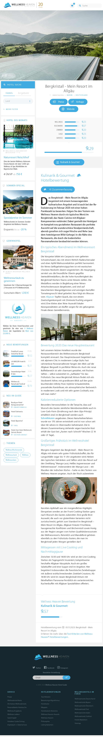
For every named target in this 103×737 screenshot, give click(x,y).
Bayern (70, 95)
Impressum (11, 725)
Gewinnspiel (11, 718)
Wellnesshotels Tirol (82, 709)
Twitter (38, 668)
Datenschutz (22, 725)
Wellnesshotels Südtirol (83, 716)
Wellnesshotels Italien (82, 713)
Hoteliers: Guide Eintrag (15, 721)
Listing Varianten (47, 725)
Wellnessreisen (11, 460)
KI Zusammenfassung (60, 189)
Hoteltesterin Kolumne (49, 711)
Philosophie (45, 721)
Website (71, 109)
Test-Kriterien (45, 697)
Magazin (44, 707)
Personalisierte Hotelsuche (17, 707)
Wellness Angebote (14, 711)
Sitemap (78, 723)
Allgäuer (50, 297)
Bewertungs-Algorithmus (50, 700)
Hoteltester (45, 704)
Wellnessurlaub (11, 455)
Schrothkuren (48, 418)
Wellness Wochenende (14, 450)
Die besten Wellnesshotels (16, 704)
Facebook (50, 668)
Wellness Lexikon (13, 714)
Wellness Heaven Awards (50, 714)
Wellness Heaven (47, 718)
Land (8, 101)
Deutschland (82, 95)
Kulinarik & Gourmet (70, 162)
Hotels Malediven (81, 720)
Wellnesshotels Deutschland (85, 699)
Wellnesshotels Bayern (83, 702)
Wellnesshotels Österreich (84, 706)
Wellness (25, 455)
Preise (61, 102)
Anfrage (80, 102)
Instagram (64, 668)
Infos (10, 75)
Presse (9, 697)
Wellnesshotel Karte (14, 700)
